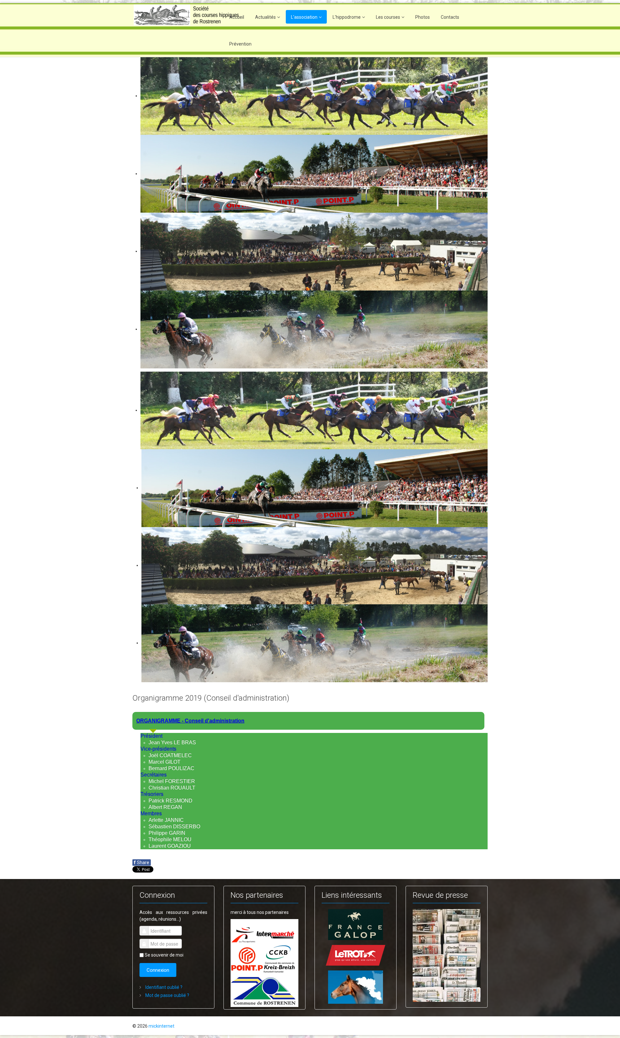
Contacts (450, 17)
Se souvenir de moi (164, 955)
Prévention (240, 44)
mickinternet (161, 1026)
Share (141, 862)
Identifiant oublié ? (163, 987)
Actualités (265, 17)
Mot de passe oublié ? (166, 995)
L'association (304, 17)
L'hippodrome (347, 17)
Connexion (158, 970)
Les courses (388, 17)
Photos (422, 17)
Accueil (236, 17)
